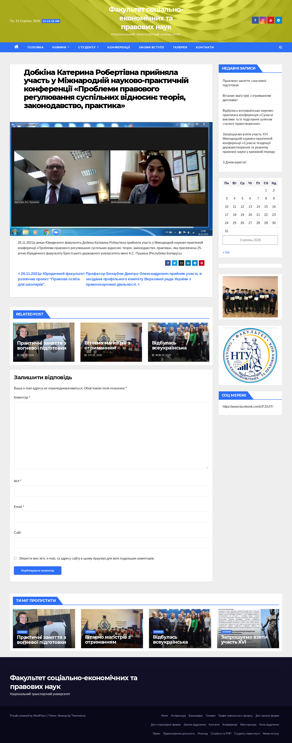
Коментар (22, 397)
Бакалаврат (196, 715)
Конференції (118, 47)
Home (164, 715)
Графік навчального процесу (236, 715)
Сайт (17, 532)
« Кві (226, 252)
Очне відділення (269, 724)
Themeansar (78, 715)
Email (19, 506)
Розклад (203, 733)
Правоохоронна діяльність (179, 733)
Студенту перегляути (247, 733)
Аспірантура (178, 715)
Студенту (87, 47)
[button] (280, 47)
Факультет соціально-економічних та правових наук (146, 18)
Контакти (205, 47)
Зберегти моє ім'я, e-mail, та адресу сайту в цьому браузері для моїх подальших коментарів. (87, 558)
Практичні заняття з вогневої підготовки (41, 345)
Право (156, 733)
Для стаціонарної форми (166, 724)
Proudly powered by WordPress (28, 715)
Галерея (180, 47)
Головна (36, 47)
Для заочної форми (267, 715)
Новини (59, 47)
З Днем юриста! (235, 162)
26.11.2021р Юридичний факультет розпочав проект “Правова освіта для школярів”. (51, 279)
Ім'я (17, 481)
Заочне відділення (195, 724)
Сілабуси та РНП (221, 733)
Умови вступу (151, 47)
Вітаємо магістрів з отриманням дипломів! (107, 348)
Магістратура (248, 724)
